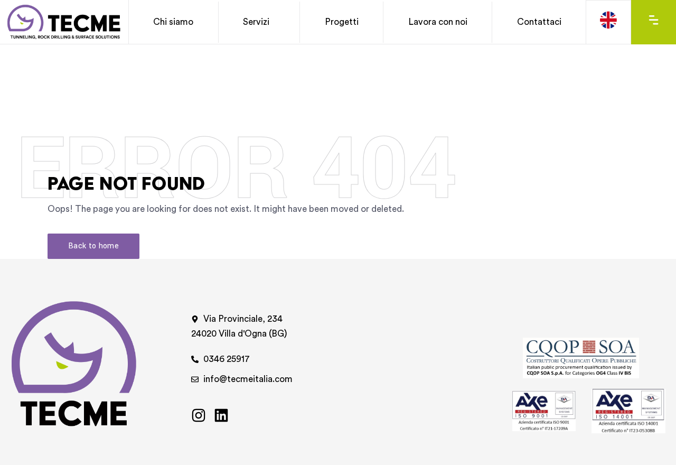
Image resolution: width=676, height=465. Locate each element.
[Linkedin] (221, 415)
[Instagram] (198, 415)
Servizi (256, 21)
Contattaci (539, 21)
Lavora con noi (437, 21)
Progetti (342, 21)
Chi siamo (173, 21)
